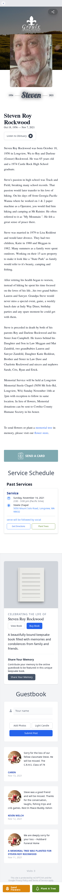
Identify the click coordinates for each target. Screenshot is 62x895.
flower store (41, 433)
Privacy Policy (22, 880)
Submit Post (31, 733)
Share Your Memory (22, 677)
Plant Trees (43, 526)
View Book (16, 625)
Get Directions (18, 526)
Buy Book (34, 625)
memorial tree (44, 427)
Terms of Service (40, 880)
